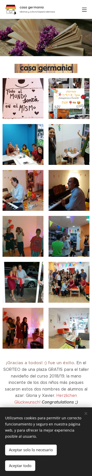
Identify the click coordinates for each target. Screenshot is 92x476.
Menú (84, 9)
